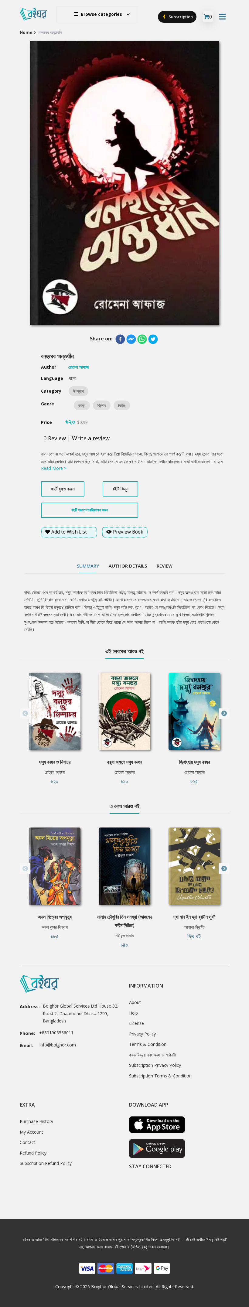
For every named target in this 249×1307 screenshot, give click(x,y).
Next (224, 713)
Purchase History (36, 1121)
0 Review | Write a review (76, 438)
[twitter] (153, 339)
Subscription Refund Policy (46, 1163)
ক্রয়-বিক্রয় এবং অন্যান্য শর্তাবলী (152, 1055)
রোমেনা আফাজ (55, 772)
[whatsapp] (142, 339)
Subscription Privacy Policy (155, 1065)
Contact (27, 1142)
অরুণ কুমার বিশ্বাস (55, 927)
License (136, 1023)
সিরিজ (121, 405)
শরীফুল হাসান (124, 935)
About (135, 1002)
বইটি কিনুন (120, 489)
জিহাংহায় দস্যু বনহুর (194, 762)
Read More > (54, 468)
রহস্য (81, 405)
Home (26, 32)
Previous (25, 713)
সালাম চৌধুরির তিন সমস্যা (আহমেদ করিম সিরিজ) (124, 921)
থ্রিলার (101, 405)
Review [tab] (164, 566)
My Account (31, 1132)
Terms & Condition (147, 1044)
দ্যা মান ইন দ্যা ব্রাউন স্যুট (194, 916)
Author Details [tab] (128, 566)
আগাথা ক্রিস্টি (194, 927)
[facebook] (120, 339)
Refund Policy (33, 1153)
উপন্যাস (78, 391)
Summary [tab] (88, 566)
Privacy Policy (142, 1034)
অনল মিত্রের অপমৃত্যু (55, 916)
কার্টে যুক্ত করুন (63, 489)
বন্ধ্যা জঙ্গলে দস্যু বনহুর (124, 762)
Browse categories (101, 14)
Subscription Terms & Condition (160, 1076)
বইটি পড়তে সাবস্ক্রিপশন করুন (89, 510)
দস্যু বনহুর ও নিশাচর (54, 762)
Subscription (180, 16)
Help (133, 1013)
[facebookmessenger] (131, 339)
